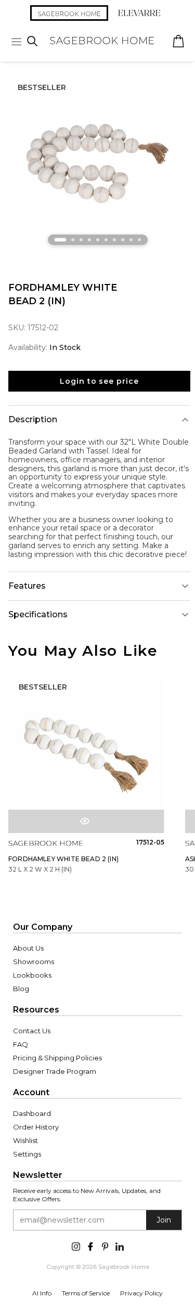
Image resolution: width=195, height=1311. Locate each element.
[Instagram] (76, 1246)
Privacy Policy (141, 1293)
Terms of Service (86, 1293)
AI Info (41, 1293)
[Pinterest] (105, 1246)
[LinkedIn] (119, 1246)
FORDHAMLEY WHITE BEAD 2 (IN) (63, 859)
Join (164, 1220)
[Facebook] (90, 1246)
